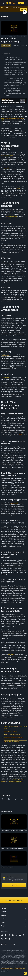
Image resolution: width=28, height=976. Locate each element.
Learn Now (23, 9)
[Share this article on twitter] (2, 799)
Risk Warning (9, 968)
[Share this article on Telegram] (15, 799)
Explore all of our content (13, 900)
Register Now (14, 885)
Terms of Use (4, 968)
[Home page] (10, 3)
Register (21, 3)
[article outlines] (25, 12)
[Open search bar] (16, 3)
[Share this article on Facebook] (9, 799)
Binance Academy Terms (19, 968)
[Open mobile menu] (26, 3)
